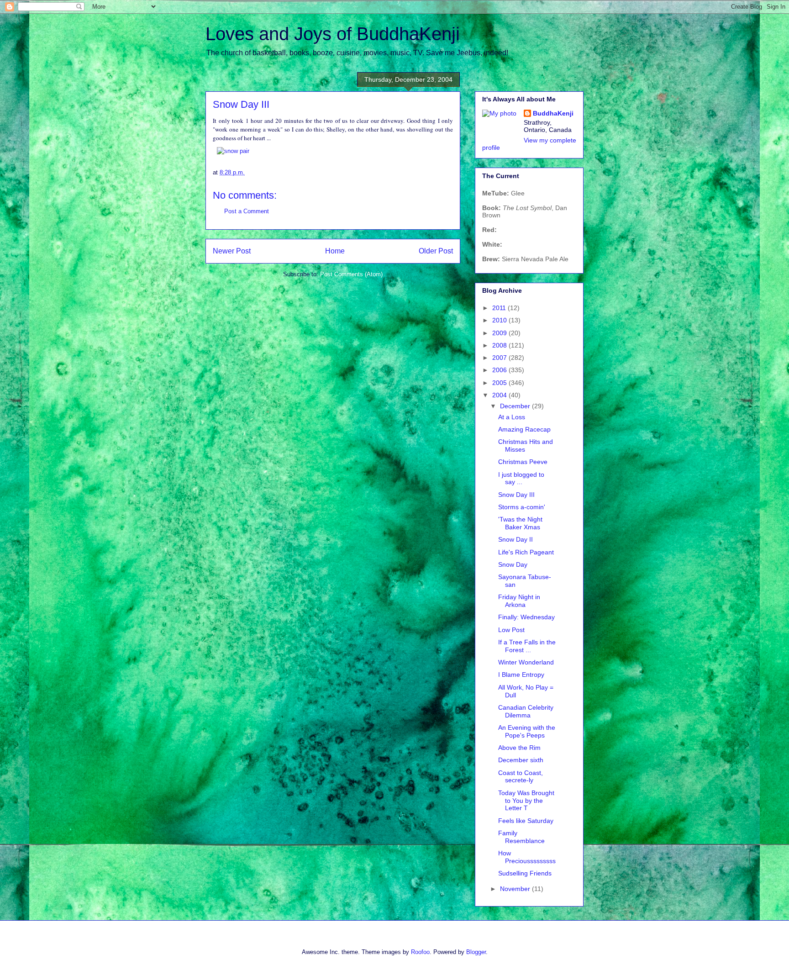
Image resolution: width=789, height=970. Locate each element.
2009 (500, 333)
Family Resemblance (521, 836)
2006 (500, 370)
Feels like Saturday (525, 820)
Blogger (476, 952)
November (516, 888)
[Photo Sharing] (233, 151)
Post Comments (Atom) (351, 274)
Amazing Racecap (524, 429)
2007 (500, 357)
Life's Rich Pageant (526, 552)
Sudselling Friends (525, 873)
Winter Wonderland (526, 662)
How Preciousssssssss (527, 857)
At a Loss (511, 417)
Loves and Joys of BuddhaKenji (332, 34)
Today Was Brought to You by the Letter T (526, 800)
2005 (500, 382)
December (516, 406)
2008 (500, 345)
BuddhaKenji (553, 113)
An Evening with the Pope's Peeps (526, 731)
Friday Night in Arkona (519, 600)
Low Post (511, 629)
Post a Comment (246, 211)
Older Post (436, 251)
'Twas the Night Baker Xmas (520, 523)
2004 (500, 395)
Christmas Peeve (522, 461)
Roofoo (420, 952)
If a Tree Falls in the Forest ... (527, 646)
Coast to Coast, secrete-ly (520, 776)
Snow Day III (516, 494)
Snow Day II (515, 539)
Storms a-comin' (521, 507)
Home (335, 251)
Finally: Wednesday (526, 617)
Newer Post (232, 251)
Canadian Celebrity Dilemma (525, 711)
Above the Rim (519, 747)
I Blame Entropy (521, 674)
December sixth (520, 760)
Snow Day (512, 564)
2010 (500, 320)
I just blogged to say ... (521, 478)
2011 (500, 307)
